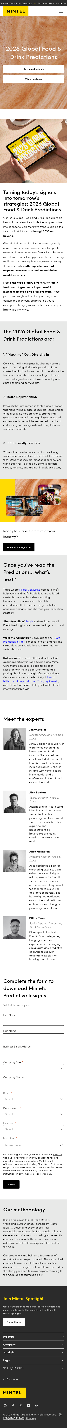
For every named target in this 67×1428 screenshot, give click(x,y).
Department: (11, 1108)
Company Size (12, 1062)
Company (9, 1344)
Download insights (33, 69)
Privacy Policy (20, 1158)
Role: (6, 1093)
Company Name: (13, 1077)
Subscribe (12, 1322)
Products (8, 1337)
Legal (6, 1360)
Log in (30, 621)
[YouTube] (36, 1406)
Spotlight (9, 1352)
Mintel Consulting (29, 590)
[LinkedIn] (29, 1406)
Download (27, 3)
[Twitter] (21, 1406)
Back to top (13, 1379)
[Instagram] (5, 1406)
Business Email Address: (17, 1046)
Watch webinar (33, 79)
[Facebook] (13, 1406)
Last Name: (10, 1031)
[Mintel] (15, 11)
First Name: (10, 1015)
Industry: (8, 1123)
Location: (9, 1138)
